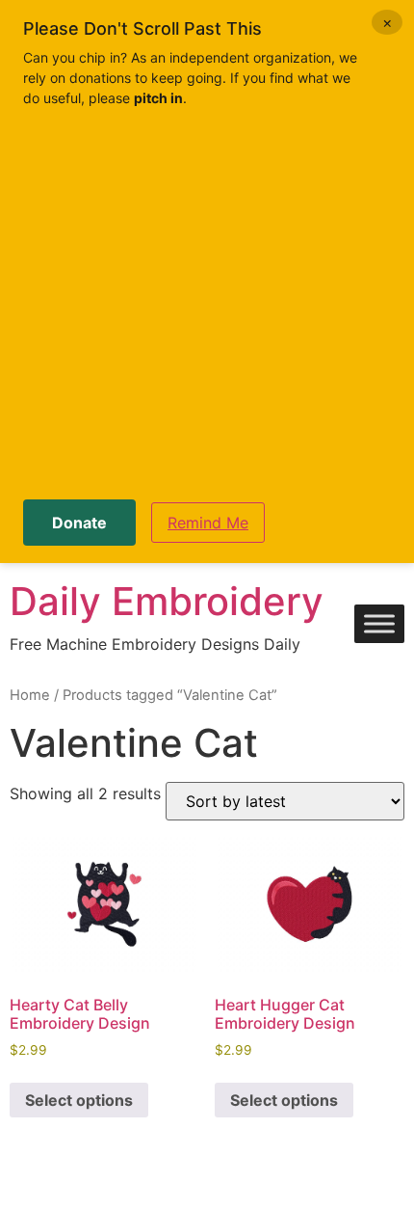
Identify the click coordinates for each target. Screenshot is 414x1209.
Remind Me (208, 522)
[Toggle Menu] (379, 624)
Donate (79, 522)
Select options (79, 1100)
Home (30, 695)
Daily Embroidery (166, 601)
